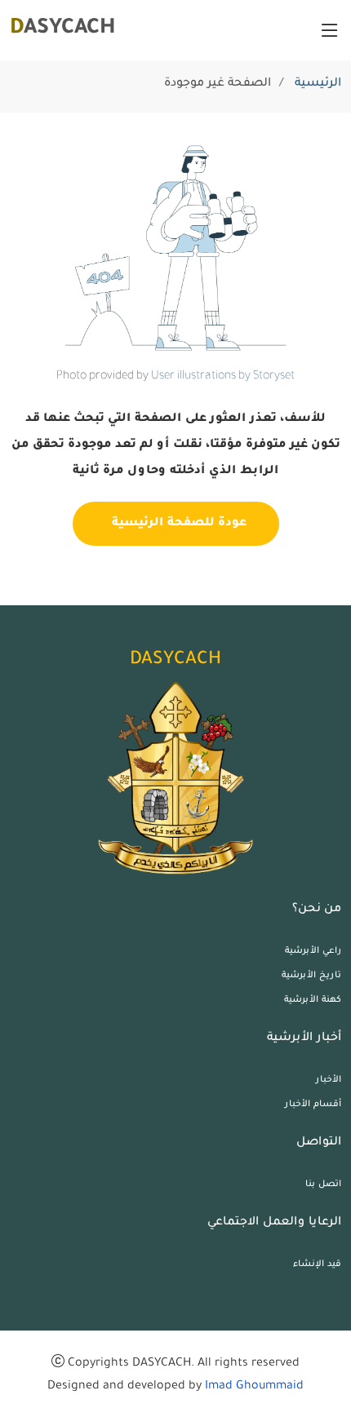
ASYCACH (62, 29)
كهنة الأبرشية (312, 1000)
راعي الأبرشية (313, 951)
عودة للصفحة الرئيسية (176, 523)
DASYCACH (175, 661)
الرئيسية (318, 84)
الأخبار (328, 1080)
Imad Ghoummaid (254, 1386)
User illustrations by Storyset (223, 376)
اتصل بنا (323, 1184)
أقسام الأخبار (313, 1104)
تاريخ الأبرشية (311, 976)
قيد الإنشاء (317, 1264)
